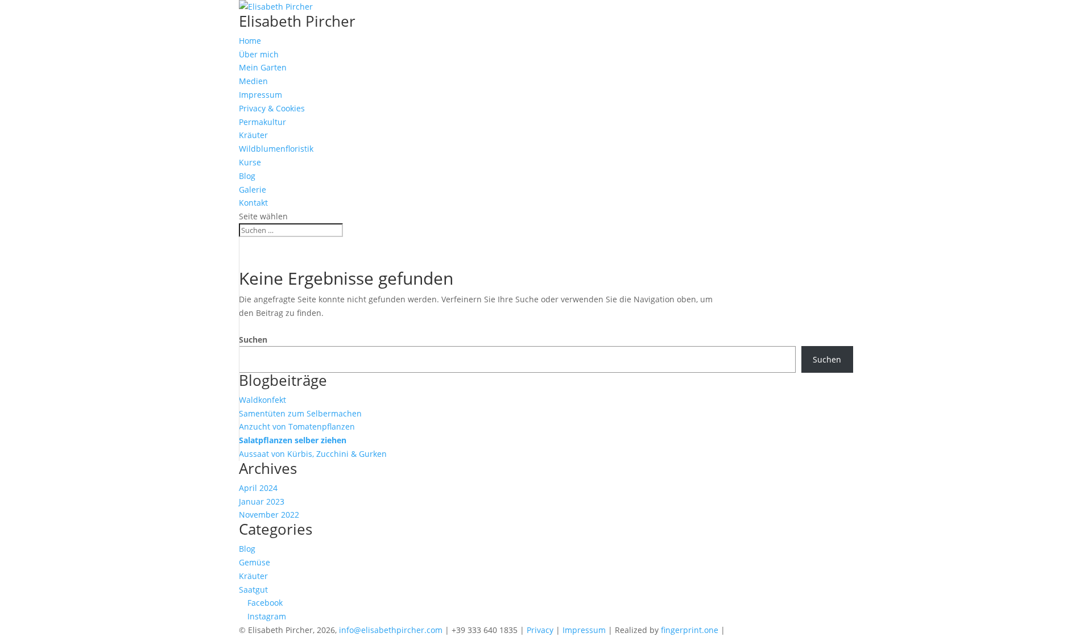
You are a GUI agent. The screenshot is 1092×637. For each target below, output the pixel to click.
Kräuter (253, 135)
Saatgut (253, 589)
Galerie (252, 189)
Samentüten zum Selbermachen (300, 413)
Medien (253, 81)
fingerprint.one (691, 629)
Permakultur (262, 121)
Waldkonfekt (262, 399)
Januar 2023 (261, 501)
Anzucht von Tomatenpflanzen (297, 426)
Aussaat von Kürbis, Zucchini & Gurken (313, 453)
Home (250, 40)
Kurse (250, 162)
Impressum (260, 94)
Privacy (540, 629)
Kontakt (253, 202)
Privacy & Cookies (272, 108)
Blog (247, 175)
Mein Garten (263, 67)
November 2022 (269, 514)
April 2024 (258, 487)
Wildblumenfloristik (276, 148)
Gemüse (254, 562)
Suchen (253, 339)
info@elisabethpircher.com (390, 629)
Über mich (259, 54)
